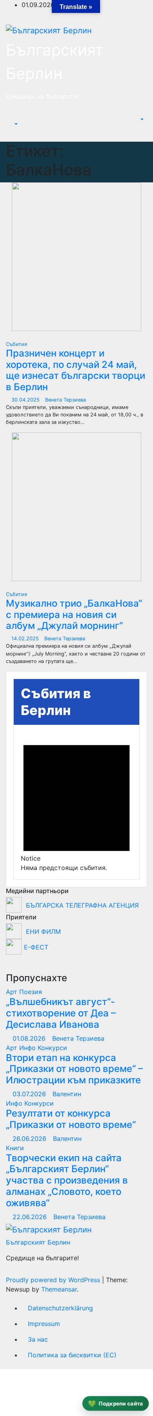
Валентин (67, 1094)
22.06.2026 (31, 1217)
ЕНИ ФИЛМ (42, 931)
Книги (15, 1148)
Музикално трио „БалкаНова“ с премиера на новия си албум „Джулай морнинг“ (74, 615)
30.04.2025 (26, 400)
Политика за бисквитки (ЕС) (72, 1355)
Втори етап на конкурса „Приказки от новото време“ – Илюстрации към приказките (74, 1069)
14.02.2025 (25, 638)
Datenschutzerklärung (60, 1308)
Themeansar (59, 1289)
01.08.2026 (30, 1038)
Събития (16, 344)
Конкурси (52, 1048)
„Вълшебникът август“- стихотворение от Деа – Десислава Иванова (61, 1013)
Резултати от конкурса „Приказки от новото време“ (71, 1119)
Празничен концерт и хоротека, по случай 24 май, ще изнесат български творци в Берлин (75, 370)
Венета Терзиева (65, 400)
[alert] (76, 802)
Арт (12, 992)
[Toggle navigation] (18, 117)
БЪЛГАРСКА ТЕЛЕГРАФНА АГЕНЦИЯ (81, 905)
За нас (38, 1339)
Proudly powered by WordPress (54, 1280)
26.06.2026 (30, 1138)
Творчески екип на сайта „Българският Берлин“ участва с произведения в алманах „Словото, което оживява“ (67, 1180)
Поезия (30, 992)
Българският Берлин (38, 1242)
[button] (12, 124)
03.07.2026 (30, 1094)
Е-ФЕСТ (36, 947)
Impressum (44, 1324)
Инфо (28, 1048)
